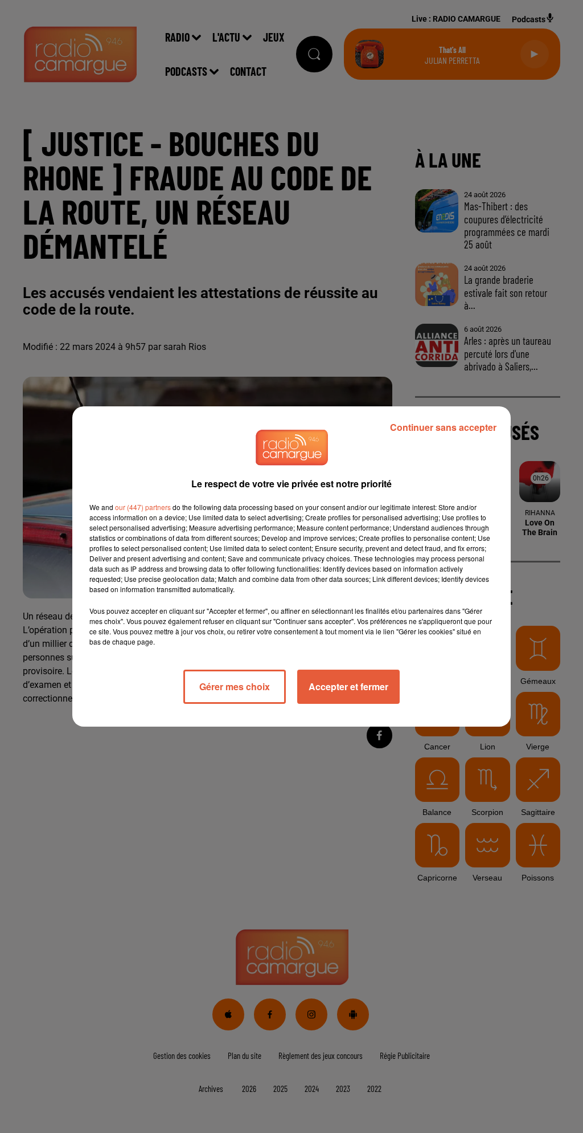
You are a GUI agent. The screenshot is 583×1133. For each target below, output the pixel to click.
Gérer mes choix (234, 686)
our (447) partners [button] (143, 507)
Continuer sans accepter (443, 427)
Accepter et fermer (348, 686)
